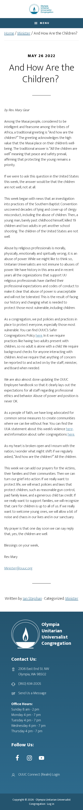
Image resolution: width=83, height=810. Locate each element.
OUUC (41, 9)
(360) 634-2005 (29, 684)
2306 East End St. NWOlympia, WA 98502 (33, 671)
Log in (50, 804)
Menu (44, 23)
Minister (71, 598)
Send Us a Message (32, 693)
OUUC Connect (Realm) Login (39, 775)
